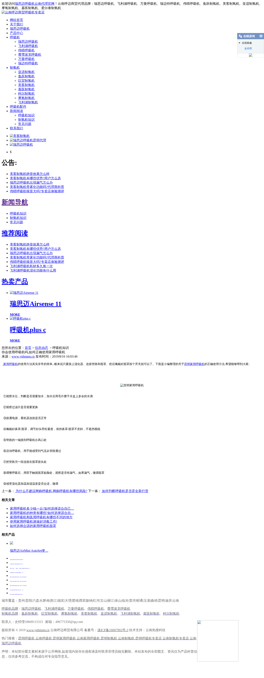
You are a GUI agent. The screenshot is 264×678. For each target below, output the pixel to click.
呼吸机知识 (26, 115)
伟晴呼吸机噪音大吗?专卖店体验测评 (37, 191)
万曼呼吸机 (26, 59)
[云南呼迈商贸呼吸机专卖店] (23, 12)
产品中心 (16, 33)
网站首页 (16, 20)
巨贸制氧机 (26, 80)
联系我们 (16, 128)
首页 (28, 348)
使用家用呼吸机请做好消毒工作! (33, 521)
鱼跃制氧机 (26, 76)
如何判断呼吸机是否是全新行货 (124, 491)
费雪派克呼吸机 (29, 54)
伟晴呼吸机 (26, 50)
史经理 (248, 48)
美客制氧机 (26, 85)
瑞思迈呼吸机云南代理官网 (34, 3)
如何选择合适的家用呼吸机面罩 (33, 526)
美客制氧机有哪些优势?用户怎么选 (35, 178)
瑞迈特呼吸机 (28, 63)
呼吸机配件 (18, 106)
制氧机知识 (26, 119)
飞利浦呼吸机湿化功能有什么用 (33, 270)
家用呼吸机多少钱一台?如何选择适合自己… (42, 508)
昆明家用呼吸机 (194, 364)
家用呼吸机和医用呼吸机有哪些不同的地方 (41, 517)
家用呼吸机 (10, 364)
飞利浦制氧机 (28, 102)
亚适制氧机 (26, 72)
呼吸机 (15, 37)
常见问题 (24, 124)
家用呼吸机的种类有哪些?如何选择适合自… (42, 513)
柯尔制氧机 (26, 93)
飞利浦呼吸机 (28, 46)
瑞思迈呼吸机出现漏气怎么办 (31, 182)
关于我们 (16, 24)
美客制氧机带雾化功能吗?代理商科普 (37, 187)
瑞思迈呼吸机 (20, 28)
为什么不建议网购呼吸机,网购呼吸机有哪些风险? (51, 491)
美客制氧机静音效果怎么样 (30, 174)
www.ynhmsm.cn (23, 356)
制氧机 (15, 67)
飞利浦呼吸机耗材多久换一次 (31, 266)
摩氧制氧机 (26, 98)
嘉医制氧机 (26, 89)
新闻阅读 (16, 111)
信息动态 (41, 348)
